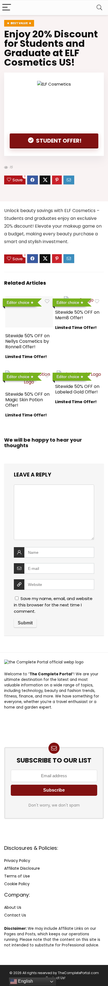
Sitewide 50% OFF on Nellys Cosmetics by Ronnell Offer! (27, 341)
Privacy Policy (17, 860)
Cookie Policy (17, 884)
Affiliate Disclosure (22, 868)
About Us (12, 907)
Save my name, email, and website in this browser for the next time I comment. (53, 605)
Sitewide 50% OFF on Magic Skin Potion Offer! (27, 399)
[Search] (99, 7)
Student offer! (58, 141)
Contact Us (15, 915)
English (25, 981)
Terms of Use (17, 876)
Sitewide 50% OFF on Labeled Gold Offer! (77, 389)
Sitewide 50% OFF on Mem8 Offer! (77, 315)
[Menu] (6, 7)
